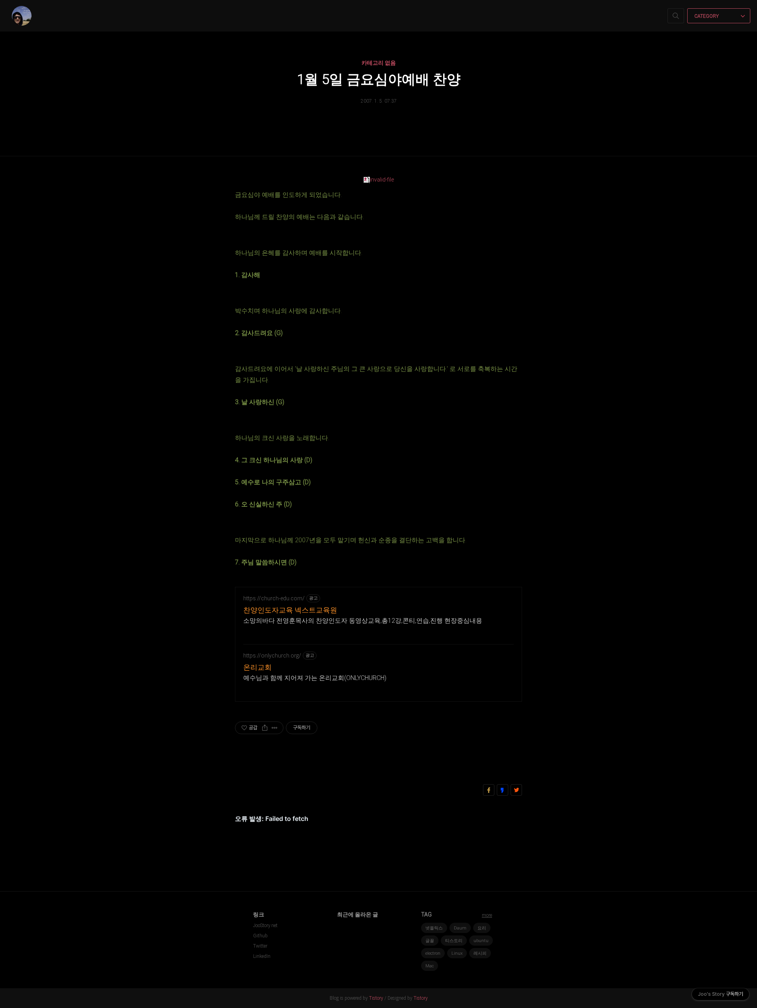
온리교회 (257, 667)
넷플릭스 (434, 928)
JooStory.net (265, 925)
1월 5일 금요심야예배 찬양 (379, 79)
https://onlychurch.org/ (272, 655)
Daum (460, 928)
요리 (481, 928)
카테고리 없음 (379, 63)
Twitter (260, 946)
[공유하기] (265, 728)
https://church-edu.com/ (274, 598)
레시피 (480, 953)
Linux (456, 953)
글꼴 (429, 940)
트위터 (516, 790)
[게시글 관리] (275, 728)
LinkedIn (261, 956)
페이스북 (488, 790)
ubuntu (481, 940)
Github (260, 936)
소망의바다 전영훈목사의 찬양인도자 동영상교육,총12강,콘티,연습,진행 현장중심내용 (362, 620)
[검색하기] (676, 16)
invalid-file (382, 179)
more (487, 915)
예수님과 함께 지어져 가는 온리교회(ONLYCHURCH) (314, 678)
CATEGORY (707, 16)
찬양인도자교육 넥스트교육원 (290, 610)
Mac (429, 966)
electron (432, 953)
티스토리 (453, 940)
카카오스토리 (502, 790)
